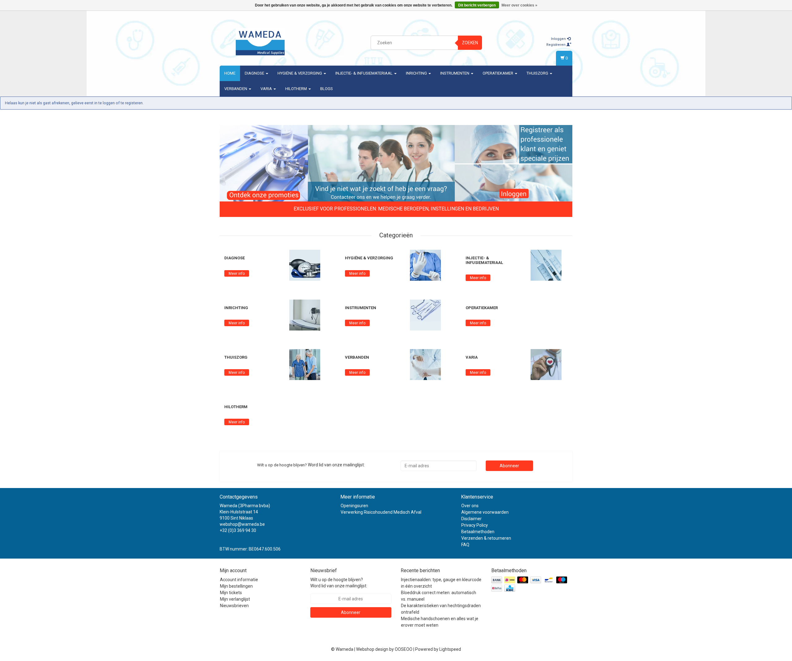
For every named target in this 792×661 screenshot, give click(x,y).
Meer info (237, 273)
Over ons (470, 505)
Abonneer (509, 465)
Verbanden (236, 88)
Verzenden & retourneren (486, 538)
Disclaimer (471, 518)
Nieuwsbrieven (234, 605)
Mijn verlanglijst (235, 599)
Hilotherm (296, 88)
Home (229, 73)
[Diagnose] (304, 264)
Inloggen (559, 39)
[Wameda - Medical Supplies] (260, 41)
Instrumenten (455, 73)
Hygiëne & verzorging (300, 73)
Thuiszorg (538, 73)
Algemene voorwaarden (485, 512)
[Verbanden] (425, 364)
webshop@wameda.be (242, 524)
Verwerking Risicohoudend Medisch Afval (381, 512)
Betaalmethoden (477, 531)
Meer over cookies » (519, 5)
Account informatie (239, 579)
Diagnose (255, 73)
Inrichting (417, 73)
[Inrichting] (304, 314)
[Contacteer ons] (381, 163)
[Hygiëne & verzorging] (425, 264)
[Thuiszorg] (304, 364)
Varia (266, 88)
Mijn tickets (231, 592)
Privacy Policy (474, 525)
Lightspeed (450, 649)
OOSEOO (403, 649)
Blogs (326, 88)
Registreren (556, 45)
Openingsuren (354, 505)
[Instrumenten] (425, 314)
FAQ (465, 544)
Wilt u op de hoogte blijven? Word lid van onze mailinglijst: (338, 582)
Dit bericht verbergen (477, 5)
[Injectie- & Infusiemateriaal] (546, 264)
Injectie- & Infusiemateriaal (364, 73)
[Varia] (546, 364)
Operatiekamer (498, 73)
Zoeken (470, 42)
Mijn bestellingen (236, 586)
